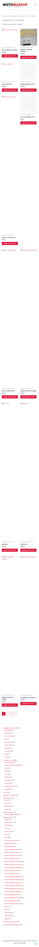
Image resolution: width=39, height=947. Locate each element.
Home (3, 16)
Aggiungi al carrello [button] (10, 56)
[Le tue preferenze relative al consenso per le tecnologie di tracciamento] (36, 944)
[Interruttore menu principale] (35, 5)
